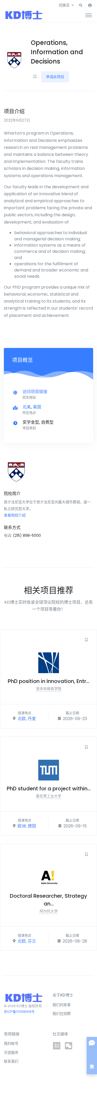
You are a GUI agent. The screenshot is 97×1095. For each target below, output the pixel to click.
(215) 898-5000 (27, 535)
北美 (27, 407)
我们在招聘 (62, 1013)
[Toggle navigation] (88, 15)
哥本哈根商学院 (48, 688)
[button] (81, 5)
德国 (32, 826)
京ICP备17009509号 (19, 1011)
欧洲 (22, 826)
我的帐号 (11, 1043)
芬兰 (32, 941)
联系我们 (11, 1061)
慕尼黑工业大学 (48, 796)
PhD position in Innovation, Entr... (48, 681)
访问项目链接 (35, 392)
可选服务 (11, 1052)
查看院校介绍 (15, 515)
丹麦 (32, 719)
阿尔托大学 (49, 911)
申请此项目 (55, 76)
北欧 (22, 719)
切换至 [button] (64, 5)
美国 (37, 407)
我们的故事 (62, 1004)
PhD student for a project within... (49, 788)
